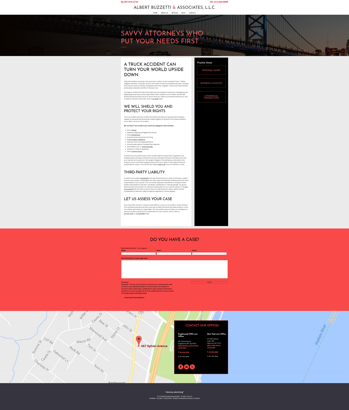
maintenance (135, 135)
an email (155, 99)
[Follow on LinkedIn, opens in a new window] (186, 366)
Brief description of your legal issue (134, 258)
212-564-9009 (221, 1)
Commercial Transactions (211, 97)
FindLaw (197, 398)
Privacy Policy (142, 293)
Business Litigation (211, 83)
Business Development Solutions (183, 398)
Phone (194, 250)
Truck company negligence (136, 140)
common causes (136, 151)
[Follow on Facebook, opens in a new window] (180, 366)
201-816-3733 (131, 1)
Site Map (159, 398)
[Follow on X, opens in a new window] (192, 366)
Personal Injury (211, 70)
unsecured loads (147, 147)
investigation (144, 178)
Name (123, 250)
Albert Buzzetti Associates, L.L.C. (174, 8)
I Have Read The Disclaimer (134, 298)
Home (155, 13)
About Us (164, 13)
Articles (175, 13)
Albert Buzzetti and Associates (171, 396)
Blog (183, 13)
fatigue (134, 130)
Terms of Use (129, 293)
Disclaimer (125, 282)
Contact (192, 13)
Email (159, 250)
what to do (161, 164)
